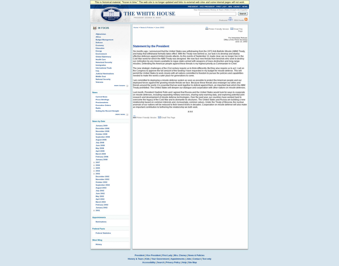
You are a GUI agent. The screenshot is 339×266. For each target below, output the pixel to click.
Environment (101, 54)
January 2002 (102, 208)
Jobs (188, 259)
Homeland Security (104, 62)
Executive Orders (103, 105)
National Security (103, 79)
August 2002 (101, 188)
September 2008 (103, 137)
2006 (98, 165)
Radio (98, 108)
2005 (98, 168)
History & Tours (217, 10)
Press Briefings (102, 100)
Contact (197, 259)
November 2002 (102, 179)
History (99, 244)
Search (160, 262)
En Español (243, 10)
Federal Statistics (103, 233)
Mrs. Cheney (180, 255)
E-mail (233, 10)
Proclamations (102, 102)
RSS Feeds (239, 20)
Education (100, 48)
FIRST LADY (221, 7)
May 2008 (100, 148)
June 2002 (100, 193)
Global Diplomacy (103, 57)
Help (184, 262)
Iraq (97, 71)
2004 (98, 171)
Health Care (101, 59)
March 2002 (101, 202)
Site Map (192, 262)
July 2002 (100, 191)
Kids (227, 10)
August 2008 (101, 140)
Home (135, 27)
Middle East (101, 76)
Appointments (178, 259)
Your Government (201, 10)
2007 (98, 162)
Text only (206, 259)
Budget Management (104, 40)
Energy (99, 51)
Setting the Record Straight (107, 111)
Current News (101, 97)
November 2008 (102, 131)
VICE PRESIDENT (207, 7)
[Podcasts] (230, 20)
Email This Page (168, 117)
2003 (98, 174)
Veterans (99, 82)
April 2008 (100, 151)
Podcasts (223, 20)
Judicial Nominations (105, 74)
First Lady (167, 255)
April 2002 (100, 199)
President (139, 255)
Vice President (153, 255)
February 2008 (102, 157)
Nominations (101, 222)
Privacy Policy (173, 262)
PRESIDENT (193, 7)
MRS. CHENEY (234, 7)
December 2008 (102, 128)
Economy (100, 45)
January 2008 (102, 159)
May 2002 (100, 196)
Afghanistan (101, 34)
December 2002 (102, 176)
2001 (98, 210)
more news (120, 114)
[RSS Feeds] (246, 20)
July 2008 (100, 143)
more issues (119, 85)
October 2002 (101, 182)
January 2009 (102, 126)
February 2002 (102, 205)
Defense (99, 42)
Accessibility (148, 262)
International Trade (104, 68)
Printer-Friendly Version (219, 29)
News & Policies (146, 27)
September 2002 (103, 185)
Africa (98, 37)
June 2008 (100, 145)
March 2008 (101, 154)
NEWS (245, 7)
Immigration (101, 65)
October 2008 (101, 134)
